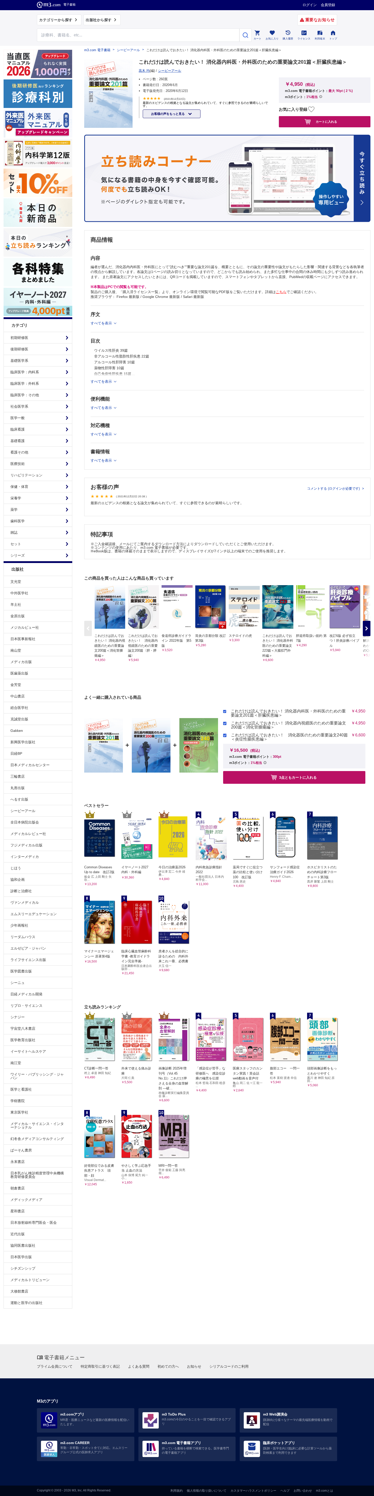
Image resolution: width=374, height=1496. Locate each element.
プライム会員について (55, 1366)
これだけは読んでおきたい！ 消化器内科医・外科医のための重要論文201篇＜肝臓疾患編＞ (288, 713)
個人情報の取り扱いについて (206, 1490)
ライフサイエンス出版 (28, 960)
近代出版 (17, 1234)
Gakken (16, 731)
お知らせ (194, 1366)
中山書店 (17, 696)
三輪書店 (17, 776)
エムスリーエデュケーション (33, 914)
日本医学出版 (21, 1257)
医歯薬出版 (19, 673)
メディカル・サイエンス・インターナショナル (37, 1125)
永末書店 (17, 1162)
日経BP (16, 753)
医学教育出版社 (22, 1040)
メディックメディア (26, 1200)
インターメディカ (24, 857)
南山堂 (15, 650)
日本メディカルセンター (30, 765)
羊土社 (15, 604)
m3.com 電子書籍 (97, 50)
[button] (366, 628)
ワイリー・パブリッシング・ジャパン (37, 1076)
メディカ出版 (21, 662)
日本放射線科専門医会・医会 (33, 1222)
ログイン (310, 5)
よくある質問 (138, 1366)
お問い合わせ (303, 1490)
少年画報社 (19, 925)
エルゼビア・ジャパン (28, 948)
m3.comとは (324, 1490)
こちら (281, 292)
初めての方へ (168, 1366)
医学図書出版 (21, 971)
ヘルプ (285, 1490)
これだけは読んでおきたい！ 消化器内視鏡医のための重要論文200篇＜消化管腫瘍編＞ (288, 725)
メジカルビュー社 (24, 627)
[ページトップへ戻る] (359, 1487)
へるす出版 (19, 799)
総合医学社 (19, 708)
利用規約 (176, 1490)
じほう (15, 868)
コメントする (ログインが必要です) (334, 488)
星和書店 (17, 1211)
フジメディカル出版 (26, 845)
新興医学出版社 (22, 742)
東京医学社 (19, 1112)
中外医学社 (19, 593)
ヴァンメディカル (24, 902)
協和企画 (17, 879)
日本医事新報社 (22, 639)
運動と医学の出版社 (26, 1303)
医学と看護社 (21, 1089)
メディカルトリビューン (30, 1280)
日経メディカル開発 (26, 994)
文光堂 (15, 582)
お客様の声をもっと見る (168, 114)
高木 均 (144, 71)
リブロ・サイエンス (26, 1006)
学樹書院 (17, 1101)
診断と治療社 (21, 891)
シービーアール (22, 811)
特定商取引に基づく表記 (100, 1366)
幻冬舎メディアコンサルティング (37, 1139)
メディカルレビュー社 (28, 834)
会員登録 (328, 5)
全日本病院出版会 (24, 822)
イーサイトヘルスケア (28, 1051)
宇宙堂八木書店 (22, 1028)
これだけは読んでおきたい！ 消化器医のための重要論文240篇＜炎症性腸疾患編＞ (289, 737)
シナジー (17, 1017)
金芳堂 (15, 685)
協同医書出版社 (22, 1245)
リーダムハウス (22, 937)
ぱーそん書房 (21, 1150)
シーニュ (17, 983)
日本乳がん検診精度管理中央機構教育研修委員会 (37, 1175)
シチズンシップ (22, 1268)
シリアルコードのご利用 (229, 1366)
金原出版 (17, 616)
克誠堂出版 (19, 719)
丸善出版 (17, 788)
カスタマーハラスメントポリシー (253, 1490)
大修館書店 (19, 1291)
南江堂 (15, 1063)
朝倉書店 (17, 1188)
